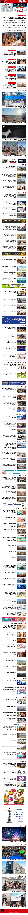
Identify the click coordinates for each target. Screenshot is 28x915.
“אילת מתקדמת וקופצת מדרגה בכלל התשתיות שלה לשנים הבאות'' (9, 454)
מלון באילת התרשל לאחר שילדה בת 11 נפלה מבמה (9, 214)
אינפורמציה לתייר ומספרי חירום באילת (14, 688)
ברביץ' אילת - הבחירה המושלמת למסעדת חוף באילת (9, 645)
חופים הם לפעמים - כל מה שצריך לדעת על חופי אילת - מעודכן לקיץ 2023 (9, 539)
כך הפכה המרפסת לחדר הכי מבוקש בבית (10, 492)
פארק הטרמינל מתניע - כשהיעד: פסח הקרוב (9, 459)
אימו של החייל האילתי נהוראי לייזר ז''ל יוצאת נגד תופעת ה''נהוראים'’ (9, 86)
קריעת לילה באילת (11, 680)
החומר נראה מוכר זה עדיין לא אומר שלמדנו (10, 273)
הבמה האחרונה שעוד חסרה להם (9, 259)
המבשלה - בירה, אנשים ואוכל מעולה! (10, 639)
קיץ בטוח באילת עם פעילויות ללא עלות (17, 859)
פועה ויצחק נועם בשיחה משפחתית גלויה (11, 719)
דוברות (22, 844)
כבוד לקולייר (13, 429)
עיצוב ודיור (21, 475)
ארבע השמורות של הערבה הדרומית (10, 672)
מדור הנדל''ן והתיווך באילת (9, 374)
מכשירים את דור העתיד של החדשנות (18, 906)
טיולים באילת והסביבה (18, 651)
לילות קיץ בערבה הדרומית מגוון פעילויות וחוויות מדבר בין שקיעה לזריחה (9, 728)
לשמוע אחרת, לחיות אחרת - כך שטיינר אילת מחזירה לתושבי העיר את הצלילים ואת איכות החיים (9, 785)
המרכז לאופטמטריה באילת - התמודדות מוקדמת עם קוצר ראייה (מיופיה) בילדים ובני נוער (9, 607)
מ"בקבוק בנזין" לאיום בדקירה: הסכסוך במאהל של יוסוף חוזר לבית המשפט (9, 241)
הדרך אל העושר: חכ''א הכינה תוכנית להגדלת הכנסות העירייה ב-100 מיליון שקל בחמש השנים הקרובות (10, 446)
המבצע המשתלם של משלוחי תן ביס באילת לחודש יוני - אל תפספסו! (9, 634)
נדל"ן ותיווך (21, 372)
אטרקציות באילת (19, 508)
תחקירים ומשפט (20, 192)
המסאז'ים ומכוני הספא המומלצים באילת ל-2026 (10, 518)
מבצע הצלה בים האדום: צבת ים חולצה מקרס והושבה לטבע (15, 156)
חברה (22, 290)
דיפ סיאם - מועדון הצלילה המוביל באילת (10, 579)
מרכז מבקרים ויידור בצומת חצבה (9, 746)
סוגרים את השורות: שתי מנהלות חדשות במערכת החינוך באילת (9, 186)
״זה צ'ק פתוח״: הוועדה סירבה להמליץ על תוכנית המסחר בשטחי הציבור (14, 18)
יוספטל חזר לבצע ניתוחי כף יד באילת (9, 408)
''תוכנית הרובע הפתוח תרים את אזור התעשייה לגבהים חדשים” (9, 465)
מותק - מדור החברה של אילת (10, 292)
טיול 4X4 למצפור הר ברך (10, 660)
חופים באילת (21, 536)
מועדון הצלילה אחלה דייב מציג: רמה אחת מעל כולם (9, 585)
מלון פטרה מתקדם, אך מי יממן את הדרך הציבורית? (9, 180)
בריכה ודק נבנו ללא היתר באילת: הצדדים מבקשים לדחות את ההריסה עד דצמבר (9, 175)
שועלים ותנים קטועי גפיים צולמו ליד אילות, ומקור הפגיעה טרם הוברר (15, 139)
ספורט (22, 325)
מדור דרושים (21, 353)
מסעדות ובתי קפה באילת (17, 623)
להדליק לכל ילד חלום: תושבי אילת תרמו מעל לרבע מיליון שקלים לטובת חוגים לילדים (10, 425)
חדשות (22, 165)
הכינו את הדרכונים (11, 754)
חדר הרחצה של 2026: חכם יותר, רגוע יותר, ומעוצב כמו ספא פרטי (9, 498)
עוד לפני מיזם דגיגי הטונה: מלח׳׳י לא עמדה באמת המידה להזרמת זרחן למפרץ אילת (9, 54)
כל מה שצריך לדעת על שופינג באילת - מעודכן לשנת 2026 (10, 594)
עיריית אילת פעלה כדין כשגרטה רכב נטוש (9, 208)
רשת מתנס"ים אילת (19, 414)
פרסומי (22, 761)
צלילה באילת (20, 563)
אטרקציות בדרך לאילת (18, 725)
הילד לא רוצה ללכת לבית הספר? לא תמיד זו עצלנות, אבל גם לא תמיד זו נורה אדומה (9, 280)
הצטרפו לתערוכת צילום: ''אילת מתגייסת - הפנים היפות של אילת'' (9, 437)
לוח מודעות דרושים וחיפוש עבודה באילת (9, 355)
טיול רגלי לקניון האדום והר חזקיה (9, 653)
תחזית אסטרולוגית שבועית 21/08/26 (18, 841)
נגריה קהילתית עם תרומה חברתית (19, 891)
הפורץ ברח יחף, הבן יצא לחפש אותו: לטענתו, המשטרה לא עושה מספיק (9, 228)
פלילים (22, 225)
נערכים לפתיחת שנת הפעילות (11, 416)
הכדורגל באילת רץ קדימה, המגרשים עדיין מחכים (10, 341)
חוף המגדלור (13, 557)
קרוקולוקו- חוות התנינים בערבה (9, 734)
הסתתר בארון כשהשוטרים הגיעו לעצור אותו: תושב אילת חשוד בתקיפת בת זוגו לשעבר (9, 247)
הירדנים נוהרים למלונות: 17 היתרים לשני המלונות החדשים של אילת (9, 62)
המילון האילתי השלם (11, 706)
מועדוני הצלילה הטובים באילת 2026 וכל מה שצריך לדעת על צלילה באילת (9, 566)
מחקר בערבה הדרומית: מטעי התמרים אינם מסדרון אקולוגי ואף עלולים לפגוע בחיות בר (15, 123)
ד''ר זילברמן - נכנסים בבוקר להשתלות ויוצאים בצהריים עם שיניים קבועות (10, 778)
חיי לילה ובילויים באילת (18, 678)
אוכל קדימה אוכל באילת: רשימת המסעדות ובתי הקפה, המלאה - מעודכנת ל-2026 (9, 627)
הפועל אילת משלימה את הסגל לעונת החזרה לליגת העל (9, 347)
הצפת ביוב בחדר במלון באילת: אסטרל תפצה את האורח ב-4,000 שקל (9, 203)
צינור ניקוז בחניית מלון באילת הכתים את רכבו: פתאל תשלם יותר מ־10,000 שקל (9, 196)
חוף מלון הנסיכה (12, 551)
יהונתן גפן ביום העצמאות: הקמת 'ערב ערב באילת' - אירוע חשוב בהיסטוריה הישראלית (9, 714)
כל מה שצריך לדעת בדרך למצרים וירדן (14, 752)
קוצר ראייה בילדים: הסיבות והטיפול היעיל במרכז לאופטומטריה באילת (10, 613)
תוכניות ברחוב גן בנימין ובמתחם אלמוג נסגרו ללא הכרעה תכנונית (9, 78)
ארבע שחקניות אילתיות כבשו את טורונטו (10, 328)
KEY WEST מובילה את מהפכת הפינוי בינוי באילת (9, 600)
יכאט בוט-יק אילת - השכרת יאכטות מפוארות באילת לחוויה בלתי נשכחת (9, 525)
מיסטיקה (22, 826)
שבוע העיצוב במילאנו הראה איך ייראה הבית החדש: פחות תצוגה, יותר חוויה (9, 478)
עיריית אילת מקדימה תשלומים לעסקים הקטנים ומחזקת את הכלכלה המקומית (14, 875)
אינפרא (10, 912)
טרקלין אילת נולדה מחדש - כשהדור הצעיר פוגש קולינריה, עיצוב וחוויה (9, 765)
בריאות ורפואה (20, 387)
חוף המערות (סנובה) (12, 545)
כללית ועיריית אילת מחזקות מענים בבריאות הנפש (9, 389)
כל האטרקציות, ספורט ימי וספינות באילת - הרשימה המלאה (9, 511)
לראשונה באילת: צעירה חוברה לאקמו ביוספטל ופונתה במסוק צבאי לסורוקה (9, 403)
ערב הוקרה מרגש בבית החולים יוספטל (9, 396)
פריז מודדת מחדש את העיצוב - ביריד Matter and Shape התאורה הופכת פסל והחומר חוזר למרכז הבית (9, 486)
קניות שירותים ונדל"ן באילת (17, 590)
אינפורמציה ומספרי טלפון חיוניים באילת (9, 690)
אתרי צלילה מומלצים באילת (10, 572)
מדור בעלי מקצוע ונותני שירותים (16, 362)
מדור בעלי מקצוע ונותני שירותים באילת (10, 365)
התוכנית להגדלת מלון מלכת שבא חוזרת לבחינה (9, 167)
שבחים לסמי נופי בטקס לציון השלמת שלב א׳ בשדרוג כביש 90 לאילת (15, 106)
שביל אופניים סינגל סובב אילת (9, 666)
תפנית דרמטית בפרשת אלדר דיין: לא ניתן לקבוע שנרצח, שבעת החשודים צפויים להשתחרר (9, 235)
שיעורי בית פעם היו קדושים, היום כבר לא (9, 267)
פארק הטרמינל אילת (19, 441)
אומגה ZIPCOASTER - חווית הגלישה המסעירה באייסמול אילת (9, 530)
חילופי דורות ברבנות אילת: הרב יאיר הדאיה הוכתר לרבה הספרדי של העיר (9, 70)
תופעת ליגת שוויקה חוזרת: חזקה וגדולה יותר (9, 335)
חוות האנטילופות (12, 740)
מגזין (23, 257)
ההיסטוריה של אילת (19, 697)
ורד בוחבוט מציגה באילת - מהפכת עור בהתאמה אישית (10, 771)
